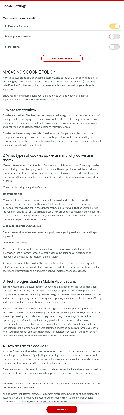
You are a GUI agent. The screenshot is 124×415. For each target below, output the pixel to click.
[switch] (117, 26)
